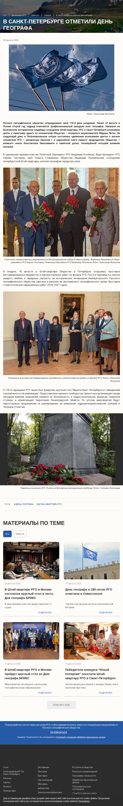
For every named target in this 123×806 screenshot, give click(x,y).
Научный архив (45, 780)
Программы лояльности (84, 776)
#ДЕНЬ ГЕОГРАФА (23, 504)
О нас (6, 767)
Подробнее (45, 612)
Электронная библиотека (50, 792)
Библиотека (43, 788)
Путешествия (9, 791)
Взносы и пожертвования (84, 771)
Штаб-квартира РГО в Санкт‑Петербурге (13, 772)
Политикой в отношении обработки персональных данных (80, 737)
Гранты (6, 782)
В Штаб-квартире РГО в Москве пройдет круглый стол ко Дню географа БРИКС (28, 674)
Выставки (42, 776)
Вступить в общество (82, 767)
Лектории (42, 771)
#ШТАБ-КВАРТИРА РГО (49, 504)
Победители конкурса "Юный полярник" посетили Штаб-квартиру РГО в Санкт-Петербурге (90, 674)
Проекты (7, 786)
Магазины (43, 784)
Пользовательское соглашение (81, 787)
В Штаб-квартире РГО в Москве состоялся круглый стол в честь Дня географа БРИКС (29, 594)
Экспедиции (43, 767)
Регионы (7, 778)
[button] (6, 448)
